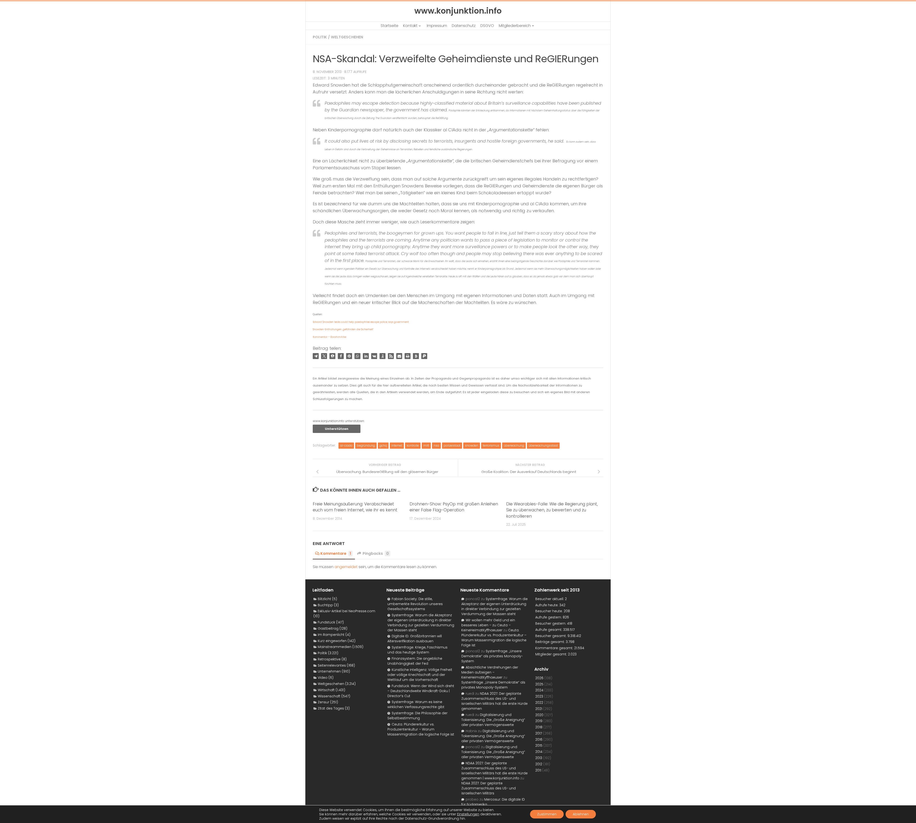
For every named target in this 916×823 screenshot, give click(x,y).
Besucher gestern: (551, 623)
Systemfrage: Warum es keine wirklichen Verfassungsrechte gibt (415, 704)
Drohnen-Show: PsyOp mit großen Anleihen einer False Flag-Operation (454, 507)
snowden (471, 445)
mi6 (426, 445)
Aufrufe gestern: (549, 617)
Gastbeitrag (328, 628)
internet (396, 445)
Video (323, 677)
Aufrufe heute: (547, 605)
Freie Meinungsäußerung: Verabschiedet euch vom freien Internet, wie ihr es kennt (355, 507)
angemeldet (346, 567)
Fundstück (326, 622)
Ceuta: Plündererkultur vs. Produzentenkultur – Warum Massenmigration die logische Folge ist (420, 729)
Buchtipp (325, 605)
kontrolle (413, 445)
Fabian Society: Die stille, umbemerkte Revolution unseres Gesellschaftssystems (415, 604)
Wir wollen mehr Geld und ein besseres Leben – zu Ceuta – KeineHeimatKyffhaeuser (488, 625)
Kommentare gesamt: (554, 648)
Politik (320, 37)
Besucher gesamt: (551, 635)
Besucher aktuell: (550, 599)
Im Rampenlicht (331, 634)
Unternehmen (329, 671)
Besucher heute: (549, 611)
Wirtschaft (326, 690)
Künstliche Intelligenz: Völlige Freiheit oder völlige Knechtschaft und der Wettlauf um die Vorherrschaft (419, 674)
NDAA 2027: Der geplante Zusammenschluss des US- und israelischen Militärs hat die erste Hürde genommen (494, 701)
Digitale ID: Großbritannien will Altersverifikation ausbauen (414, 638)
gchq (383, 445)
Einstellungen (468, 814)
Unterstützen (336, 429)
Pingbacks (376, 553)
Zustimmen (547, 814)
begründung (366, 445)
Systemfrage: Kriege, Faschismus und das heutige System (417, 650)
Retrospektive (329, 659)
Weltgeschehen (347, 37)
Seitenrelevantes (332, 665)
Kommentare (335, 553)
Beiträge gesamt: (550, 641)
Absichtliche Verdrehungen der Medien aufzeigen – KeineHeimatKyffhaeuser (489, 672)
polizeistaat (452, 445)
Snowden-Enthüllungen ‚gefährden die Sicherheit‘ (343, 329)
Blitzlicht (324, 599)
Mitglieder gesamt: (551, 654)
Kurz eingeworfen (332, 640)
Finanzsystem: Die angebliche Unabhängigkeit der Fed (414, 661)
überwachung (514, 445)
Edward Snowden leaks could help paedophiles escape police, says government (361, 322)
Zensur (323, 702)
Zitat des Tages (331, 708)
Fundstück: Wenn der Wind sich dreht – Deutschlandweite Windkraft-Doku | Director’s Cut (420, 691)
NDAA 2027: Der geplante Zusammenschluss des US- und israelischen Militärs (488, 788)
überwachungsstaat (543, 445)
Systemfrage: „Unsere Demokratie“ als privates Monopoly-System (492, 656)
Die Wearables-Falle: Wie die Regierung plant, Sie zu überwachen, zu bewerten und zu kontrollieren (552, 510)
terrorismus (491, 445)
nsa (436, 445)
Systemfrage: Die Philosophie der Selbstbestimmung (417, 715)
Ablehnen (581, 814)
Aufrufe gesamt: (549, 629)
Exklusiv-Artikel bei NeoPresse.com (346, 611)
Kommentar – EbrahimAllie (329, 337)
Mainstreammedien (334, 646)
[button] (316, 356)
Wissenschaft (329, 696)
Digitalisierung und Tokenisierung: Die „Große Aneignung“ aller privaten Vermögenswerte (493, 719)
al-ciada (346, 445)
